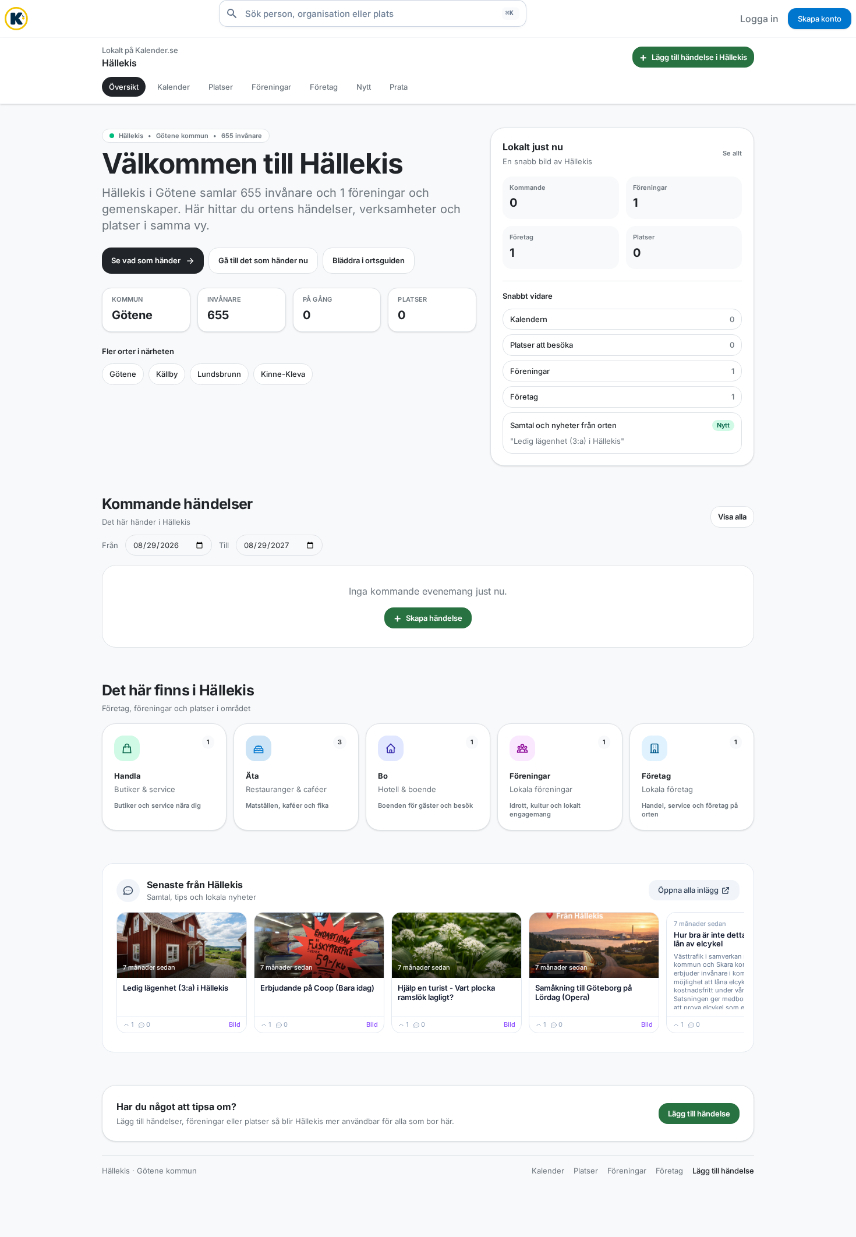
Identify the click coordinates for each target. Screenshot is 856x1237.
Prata (399, 86)
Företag (324, 86)
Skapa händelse (428, 618)
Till (224, 545)
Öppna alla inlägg (688, 890)
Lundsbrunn (219, 374)
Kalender (173, 86)
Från (110, 545)
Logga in (759, 18)
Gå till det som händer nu (263, 260)
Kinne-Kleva (283, 374)
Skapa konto (819, 18)
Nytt (363, 86)
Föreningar (271, 86)
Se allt (732, 153)
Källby (167, 374)
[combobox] (372, 13)
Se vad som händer (146, 260)
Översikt (124, 86)
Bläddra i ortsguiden (369, 260)
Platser (220, 86)
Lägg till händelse (699, 1113)
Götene (122, 374)
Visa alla (732, 516)
